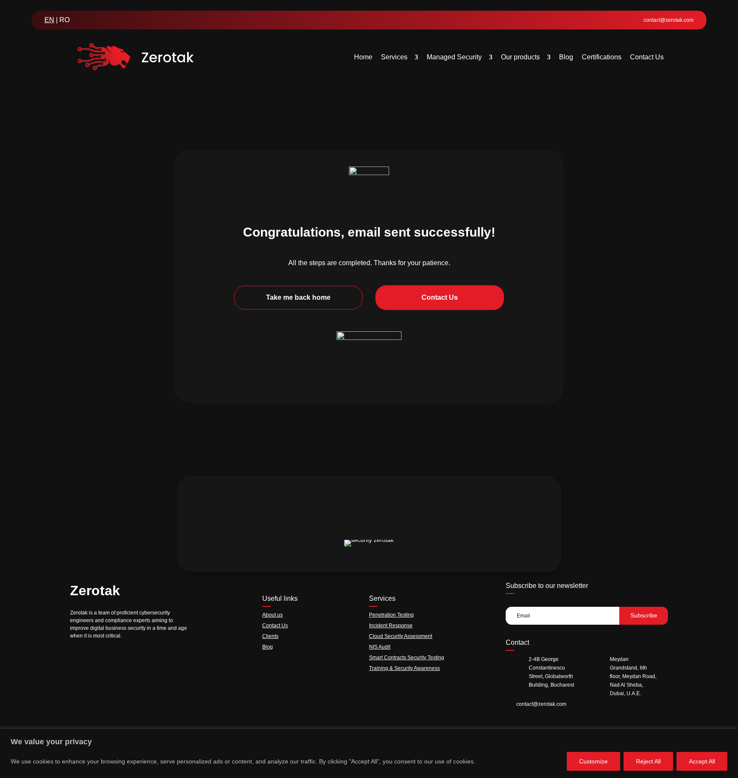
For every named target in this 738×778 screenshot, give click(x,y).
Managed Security (454, 57)
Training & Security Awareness (404, 668)
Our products (520, 57)
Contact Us (647, 57)
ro (64, 19)
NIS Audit (379, 647)
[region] (369, 753)
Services (394, 57)
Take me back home (298, 297)
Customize (593, 761)
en (49, 19)
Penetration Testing (391, 615)
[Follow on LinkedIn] (75, 657)
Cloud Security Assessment (400, 636)
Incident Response (391, 626)
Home (363, 57)
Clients (270, 636)
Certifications (601, 57)
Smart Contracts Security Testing (406, 658)
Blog (566, 57)
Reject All (648, 761)
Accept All (702, 761)
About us (272, 615)
